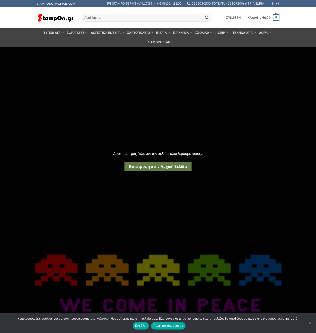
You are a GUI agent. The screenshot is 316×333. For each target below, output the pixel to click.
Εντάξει (140, 325)
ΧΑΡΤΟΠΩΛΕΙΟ (138, 33)
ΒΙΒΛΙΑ (161, 33)
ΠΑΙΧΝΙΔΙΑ (181, 33)
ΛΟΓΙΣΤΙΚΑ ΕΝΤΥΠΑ (106, 33)
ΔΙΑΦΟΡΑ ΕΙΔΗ (159, 42)
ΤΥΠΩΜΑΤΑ (51, 33)
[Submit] (207, 18)
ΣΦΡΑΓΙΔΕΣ (75, 33)
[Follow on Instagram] (277, 3)
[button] (233, 17)
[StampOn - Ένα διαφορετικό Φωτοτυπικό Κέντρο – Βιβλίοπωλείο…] (56, 18)
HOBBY (220, 33)
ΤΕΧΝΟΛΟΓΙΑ (242, 33)
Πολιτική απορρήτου (168, 325)
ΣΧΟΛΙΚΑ (202, 33)
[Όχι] (310, 324)
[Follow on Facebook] (272, 3)
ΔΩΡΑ (263, 33)
